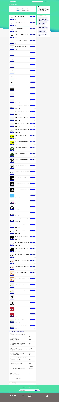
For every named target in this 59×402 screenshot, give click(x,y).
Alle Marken (13, 4)
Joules (39, 19)
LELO (39, 35)
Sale (15, 13)
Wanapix (46, 19)
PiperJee (40, 27)
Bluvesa (46, 27)
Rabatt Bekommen (33, 16)
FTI (47, 20)
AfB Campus (43, 23)
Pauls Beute (40, 31)
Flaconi (45, 20)
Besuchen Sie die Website (17, 96)
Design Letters (40, 34)
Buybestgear (45, 34)
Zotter (16, 4)
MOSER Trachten (41, 20)
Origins (43, 24)
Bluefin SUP (29, 396)
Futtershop (40, 24)
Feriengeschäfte (47, 1)
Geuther (40, 23)
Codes (11, 13)
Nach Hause (10, 4)
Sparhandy (43, 19)
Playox (44, 31)
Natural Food (29, 397)
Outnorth (43, 27)
